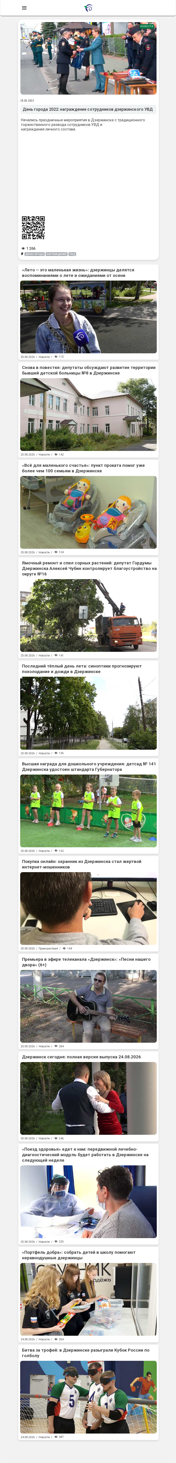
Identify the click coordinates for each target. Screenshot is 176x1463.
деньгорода (34, 254)
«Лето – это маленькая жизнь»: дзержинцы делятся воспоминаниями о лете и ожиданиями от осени (78, 272)
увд (72, 254)
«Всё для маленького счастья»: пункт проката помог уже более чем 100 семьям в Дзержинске (83, 468)
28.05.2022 (27, 100)
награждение (57, 254)
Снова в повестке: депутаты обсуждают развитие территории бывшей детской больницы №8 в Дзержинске (89, 370)
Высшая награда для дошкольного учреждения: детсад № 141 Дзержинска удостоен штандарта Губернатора (89, 766)
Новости (147, 26)
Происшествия (48, 948)
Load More (88, 1450)
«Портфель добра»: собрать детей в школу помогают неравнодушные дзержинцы (79, 1255)
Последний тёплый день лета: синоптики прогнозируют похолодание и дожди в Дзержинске (82, 668)
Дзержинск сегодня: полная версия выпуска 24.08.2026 (81, 1057)
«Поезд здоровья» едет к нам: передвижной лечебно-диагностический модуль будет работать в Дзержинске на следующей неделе (85, 1155)
